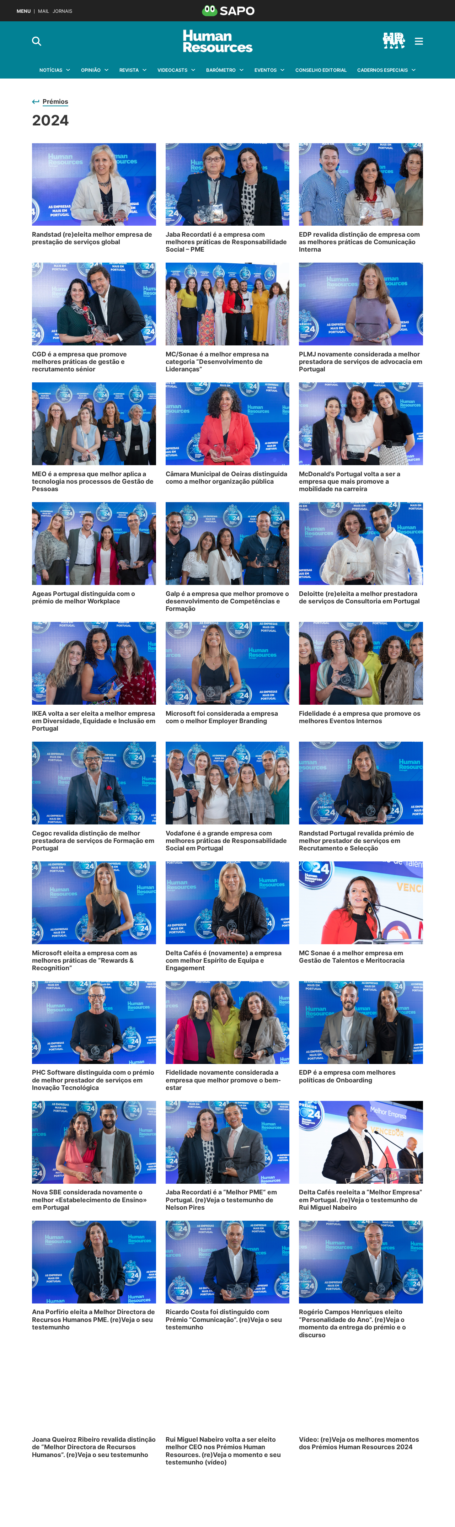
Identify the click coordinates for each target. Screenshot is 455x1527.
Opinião (91, 70)
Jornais (62, 11)
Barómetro (221, 70)
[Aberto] (419, 41)
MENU (24, 11)
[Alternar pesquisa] (36, 41)
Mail (43, 11)
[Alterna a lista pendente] (68, 70)
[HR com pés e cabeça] (394, 41)
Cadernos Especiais (382, 70)
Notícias (50, 70)
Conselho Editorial (321, 70)
